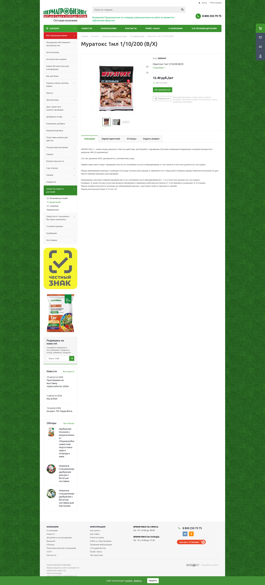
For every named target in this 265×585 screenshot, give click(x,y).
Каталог (55, 28)
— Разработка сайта (208, 565)
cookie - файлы (133, 580)
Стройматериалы (54, 226)
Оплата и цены (97, 537)
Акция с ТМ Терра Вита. (60, 411)
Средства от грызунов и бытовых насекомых (57, 217)
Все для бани (52, 76)
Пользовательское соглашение (61, 548)
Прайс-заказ (152, 28)
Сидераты (51, 182)
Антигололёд (52, 52)
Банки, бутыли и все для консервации (57, 67)
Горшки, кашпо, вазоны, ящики (57, 84)
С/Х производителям (204, 28)
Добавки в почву (54, 117)
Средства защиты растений (55, 190)
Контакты (131, 28)
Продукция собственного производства (58, 43)
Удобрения (51, 233)
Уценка (49, 154)
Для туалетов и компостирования (54, 108)
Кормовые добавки (55, 123)
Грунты (49, 93)
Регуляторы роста (55, 161)
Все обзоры (68, 423)
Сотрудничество (98, 548)
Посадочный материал (57, 147)
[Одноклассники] (191, 533)
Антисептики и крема (56, 59)
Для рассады (52, 100)
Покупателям (108, 28)
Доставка (94, 534)
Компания (52, 527)
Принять (153, 580)
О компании (175, 28)
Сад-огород (52, 168)
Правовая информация (101, 544)
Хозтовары (51, 240)
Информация (97, 527)
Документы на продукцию (59, 537)
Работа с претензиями (100, 541)
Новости (87, 28)
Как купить (95, 530)
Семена (49, 175)
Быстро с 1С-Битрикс (189, 542)
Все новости (68, 372)
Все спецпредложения (56, 35)
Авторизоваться (163, 90)
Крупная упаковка (54, 130)
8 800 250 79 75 (211, 16)
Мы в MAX (52, 398)
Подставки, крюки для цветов (57, 138)
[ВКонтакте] (185, 533)
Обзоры (50, 544)
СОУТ (49, 552)
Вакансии (51, 541)
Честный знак (96, 555)
